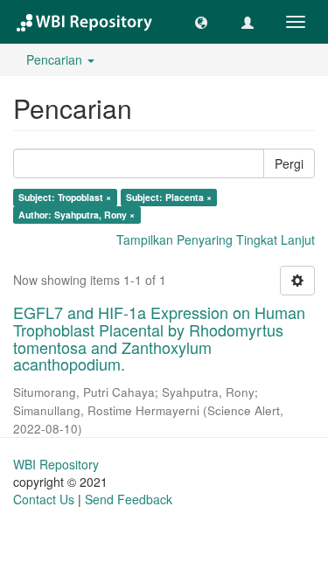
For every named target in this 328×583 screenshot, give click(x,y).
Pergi (289, 163)
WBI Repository (56, 464)
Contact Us (43, 499)
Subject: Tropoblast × (64, 197)
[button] (201, 22)
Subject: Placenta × (169, 197)
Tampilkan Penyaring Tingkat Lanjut (215, 239)
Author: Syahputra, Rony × (76, 214)
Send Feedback (128, 499)
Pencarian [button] (56, 59)
